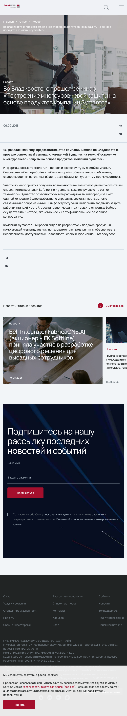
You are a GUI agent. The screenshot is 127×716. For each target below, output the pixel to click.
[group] (53, 350)
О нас (23, 21)
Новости (37, 21)
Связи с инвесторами (17, 625)
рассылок (98, 514)
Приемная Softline (110, 625)
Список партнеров (65, 603)
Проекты (8, 618)
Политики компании (111, 618)
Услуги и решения (14, 603)
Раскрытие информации (68, 596)
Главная (8, 21)
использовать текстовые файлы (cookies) (48, 687)
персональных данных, (58, 514)
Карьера (58, 618)
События (104, 596)
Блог (56, 625)
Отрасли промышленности (20, 610)
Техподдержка (108, 610)
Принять (19, 705)
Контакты (59, 610)
